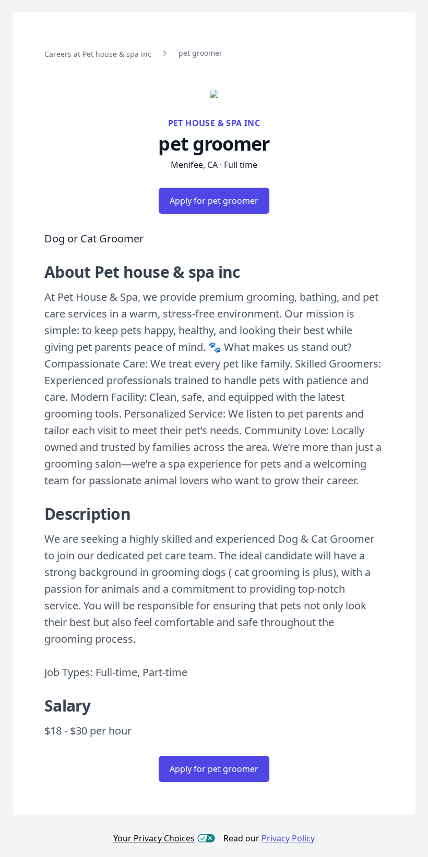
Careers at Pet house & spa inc (97, 54)
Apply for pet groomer (214, 200)
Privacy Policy (288, 838)
